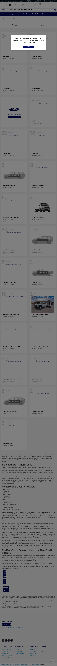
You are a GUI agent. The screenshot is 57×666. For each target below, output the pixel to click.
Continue (29, 46)
